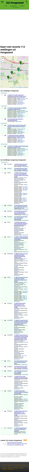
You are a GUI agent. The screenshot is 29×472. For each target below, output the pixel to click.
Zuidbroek (9, 205)
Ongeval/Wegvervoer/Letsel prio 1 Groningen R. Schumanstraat (20, 218)
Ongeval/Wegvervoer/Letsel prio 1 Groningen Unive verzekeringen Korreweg (20, 212)
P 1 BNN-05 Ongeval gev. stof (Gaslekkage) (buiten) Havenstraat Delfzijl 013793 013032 (21, 279)
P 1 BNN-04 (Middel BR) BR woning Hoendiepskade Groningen (20, 429)
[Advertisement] (14, 26)
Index (6, 5)
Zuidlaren (9, 390)
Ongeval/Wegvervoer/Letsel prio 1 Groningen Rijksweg (20, 165)
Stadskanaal (10, 253)
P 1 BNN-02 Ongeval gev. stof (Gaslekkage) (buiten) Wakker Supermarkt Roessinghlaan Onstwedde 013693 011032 (21, 336)
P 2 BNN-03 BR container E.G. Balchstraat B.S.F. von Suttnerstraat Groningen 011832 (20, 412)
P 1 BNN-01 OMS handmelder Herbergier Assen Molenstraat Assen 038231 (21, 238)
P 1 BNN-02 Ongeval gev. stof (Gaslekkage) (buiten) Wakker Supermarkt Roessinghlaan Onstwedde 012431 (21, 322)
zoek (27, 3)
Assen (8, 222)
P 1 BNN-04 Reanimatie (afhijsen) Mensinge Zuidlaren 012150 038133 (21, 392)
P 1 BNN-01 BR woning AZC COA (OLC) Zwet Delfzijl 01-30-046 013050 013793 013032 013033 (21, 174)
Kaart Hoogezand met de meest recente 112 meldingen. (14, 72)
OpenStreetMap (19, 87)
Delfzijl (8, 172)
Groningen (9, 164)
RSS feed (15, 467)
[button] (12, 72)
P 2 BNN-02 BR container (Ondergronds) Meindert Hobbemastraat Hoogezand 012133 (16, 126)
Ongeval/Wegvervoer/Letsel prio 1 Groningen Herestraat (20, 367)
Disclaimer (11, 469)
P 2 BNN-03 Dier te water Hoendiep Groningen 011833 (20, 377)
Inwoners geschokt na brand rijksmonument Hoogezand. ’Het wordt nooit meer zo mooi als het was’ (17, 444)
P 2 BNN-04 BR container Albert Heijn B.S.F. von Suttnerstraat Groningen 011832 (19, 305)
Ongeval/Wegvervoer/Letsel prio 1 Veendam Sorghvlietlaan (20, 372)
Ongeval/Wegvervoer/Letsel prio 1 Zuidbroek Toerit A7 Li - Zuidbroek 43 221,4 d (21, 207)
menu (2, 3)
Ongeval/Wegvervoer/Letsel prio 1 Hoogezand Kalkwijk (15, 119)
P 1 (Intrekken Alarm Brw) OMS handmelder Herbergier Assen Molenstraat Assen (20, 223)
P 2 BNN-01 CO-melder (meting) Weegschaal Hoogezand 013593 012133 (17, 146)
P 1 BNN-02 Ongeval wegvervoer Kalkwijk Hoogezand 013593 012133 (16, 108)
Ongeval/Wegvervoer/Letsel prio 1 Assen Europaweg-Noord (20, 362)
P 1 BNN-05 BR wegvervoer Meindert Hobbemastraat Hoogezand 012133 (15, 136)
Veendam (9, 168)
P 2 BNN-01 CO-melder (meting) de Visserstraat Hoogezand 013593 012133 (16, 95)
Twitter (9, 467)
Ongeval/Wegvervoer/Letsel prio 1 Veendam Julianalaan (20, 169)
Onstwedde (9, 320)
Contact (4, 467)
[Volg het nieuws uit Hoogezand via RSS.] (24, 440)
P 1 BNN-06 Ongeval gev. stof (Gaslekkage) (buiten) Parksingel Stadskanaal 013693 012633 (21, 255)
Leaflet (12, 87)
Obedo (24, 465)
